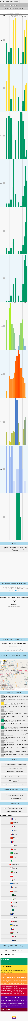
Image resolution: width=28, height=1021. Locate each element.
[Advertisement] (14, 567)
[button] (4, 661)
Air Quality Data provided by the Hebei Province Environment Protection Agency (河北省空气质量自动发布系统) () (14, 588)
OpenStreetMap (20, 689)
